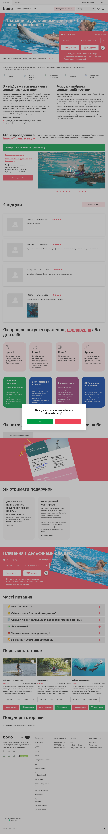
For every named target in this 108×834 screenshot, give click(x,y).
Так (40, 422)
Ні (68, 422)
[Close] (83, 407)
